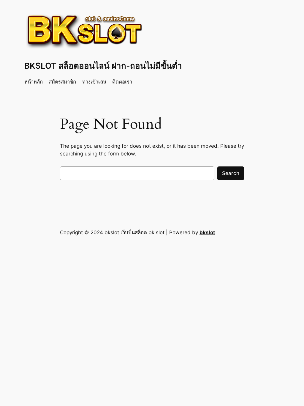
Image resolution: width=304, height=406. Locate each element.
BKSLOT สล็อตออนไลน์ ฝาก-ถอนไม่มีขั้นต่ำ (103, 66)
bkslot (207, 232)
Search (230, 173)
